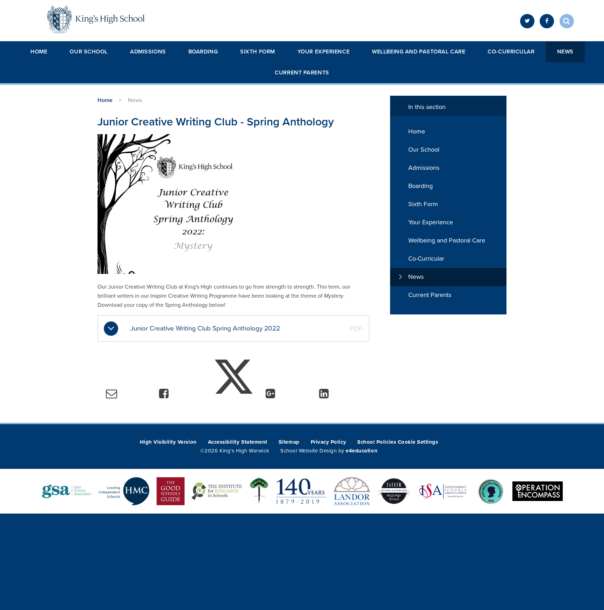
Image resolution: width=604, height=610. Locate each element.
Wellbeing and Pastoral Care (418, 51)
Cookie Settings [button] (418, 442)
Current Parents (302, 72)
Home (38, 51)
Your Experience (323, 51)
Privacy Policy (328, 442)
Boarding (203, 51)
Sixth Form (257, 51)
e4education (362, 451)
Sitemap (289, 442)
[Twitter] (527, 21)
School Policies (376, 442)
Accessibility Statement (237, 442)
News (565, 51)
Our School (89, 51)
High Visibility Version (168, 442)
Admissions (148, 51)
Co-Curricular (511, 51)
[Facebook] (547, 21)
